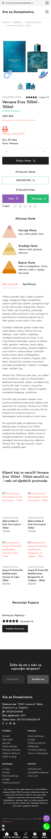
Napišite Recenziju (15, 628)
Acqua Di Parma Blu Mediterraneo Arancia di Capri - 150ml (12, 575)
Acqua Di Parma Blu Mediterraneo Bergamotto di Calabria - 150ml (38, 575)
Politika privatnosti (36, 743)
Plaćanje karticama (11, 749)
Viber (11, 198)
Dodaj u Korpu (24, 160)
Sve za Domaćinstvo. (18, 11)
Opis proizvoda (10, 284)
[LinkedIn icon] (10, 723)
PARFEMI (17, 22)
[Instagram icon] (7, 723)
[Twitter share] (20, 206)
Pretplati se (38, 679)
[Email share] (35, 206)
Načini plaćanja (9, 746)
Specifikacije (29, 284)
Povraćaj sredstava (37, 749)
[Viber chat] (46, 818)
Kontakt (6, 736)
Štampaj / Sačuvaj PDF (13, 133)
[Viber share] (30, 206)
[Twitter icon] (14, 723)
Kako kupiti (7, 739)
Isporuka (6, 743)
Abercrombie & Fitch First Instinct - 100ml (12, 524)
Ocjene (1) (44, 97)
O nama (6, 769)
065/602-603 (23, 180)
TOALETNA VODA (33, 22)
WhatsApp (37, 198)
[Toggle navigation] (47, 3)
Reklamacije (33, 746)
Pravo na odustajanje (38, 753)
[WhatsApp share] (25, 206)
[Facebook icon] (3, 723)
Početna (5, 22)
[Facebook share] (15, 206)
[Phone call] (46, 826)
